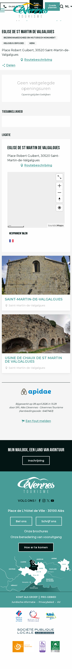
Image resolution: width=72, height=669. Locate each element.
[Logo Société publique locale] (36, 631)
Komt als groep (27, 597)
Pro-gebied (48, 597)
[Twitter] (48, 501)
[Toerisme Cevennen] (30, 10)
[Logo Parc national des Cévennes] (23, 646)
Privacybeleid (46, 602)
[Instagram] (44, 501)
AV (59, 602)
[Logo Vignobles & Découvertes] (55, 646)
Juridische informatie (23, 602)
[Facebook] (40, 501)
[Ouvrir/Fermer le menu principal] (2, 10)
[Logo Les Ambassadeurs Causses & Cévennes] (42, 646)
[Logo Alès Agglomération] (51, 615)
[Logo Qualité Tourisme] (34, 616)
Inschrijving (36, 460)
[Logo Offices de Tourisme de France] (19, 616)
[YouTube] (52, 501)
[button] (61, 6)
